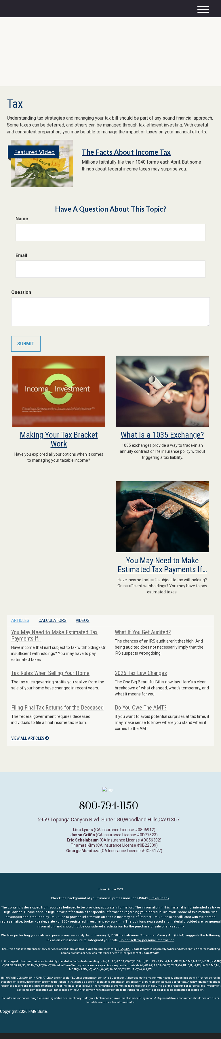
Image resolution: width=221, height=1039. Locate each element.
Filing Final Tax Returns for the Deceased (57, 707)
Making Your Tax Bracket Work (59, 439)
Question (21, 292)
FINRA (119, 948)
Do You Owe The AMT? (141, 707)
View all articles (28, 738)
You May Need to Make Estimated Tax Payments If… (162, 565)
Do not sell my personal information (146, 940)
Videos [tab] (82, 620)
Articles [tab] (20, 620)
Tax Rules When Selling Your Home (50, 673)
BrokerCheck (159, 898)
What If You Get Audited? (143, 632)
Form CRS (115, 889)
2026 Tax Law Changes (141, 673)
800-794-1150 (108, 805)
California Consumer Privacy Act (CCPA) (154, 935)
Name (22, 218)
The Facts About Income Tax (126, 152)
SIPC (127, 948)
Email (21, 255)
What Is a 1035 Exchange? (162, 435)
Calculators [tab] (52, 620)
